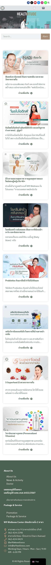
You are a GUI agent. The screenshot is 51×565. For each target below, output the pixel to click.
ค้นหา (45, 36)
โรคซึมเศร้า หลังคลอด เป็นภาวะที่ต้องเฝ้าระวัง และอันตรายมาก (23, 231)
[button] (48, 2)
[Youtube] (35, 2)
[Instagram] (42, 2)
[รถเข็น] (43, 8)
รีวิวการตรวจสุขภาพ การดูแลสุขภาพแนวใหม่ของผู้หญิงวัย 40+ (24, 180)
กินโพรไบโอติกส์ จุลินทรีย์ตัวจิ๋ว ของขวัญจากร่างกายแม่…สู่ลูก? (25, 129)
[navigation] (38, 561)
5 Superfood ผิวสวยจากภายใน (19, 382)
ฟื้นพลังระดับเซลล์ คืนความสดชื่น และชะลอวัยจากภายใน (24, 78)
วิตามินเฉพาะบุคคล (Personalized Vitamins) (21, 435)
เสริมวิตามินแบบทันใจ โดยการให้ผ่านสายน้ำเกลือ (24, 333)
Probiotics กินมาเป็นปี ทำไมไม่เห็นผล (22, 280)
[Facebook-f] (28, 2)
